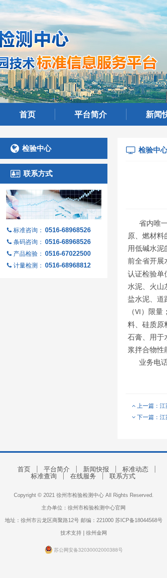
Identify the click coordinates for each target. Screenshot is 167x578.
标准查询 (44, 476)
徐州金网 (96, 533)
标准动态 (135, 469)
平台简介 (91, 114)
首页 (27, 114)
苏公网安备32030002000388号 (88, 550)
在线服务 (83, 476)
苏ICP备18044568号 (139, 520)
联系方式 (122, 476)
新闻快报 (96, 469)
